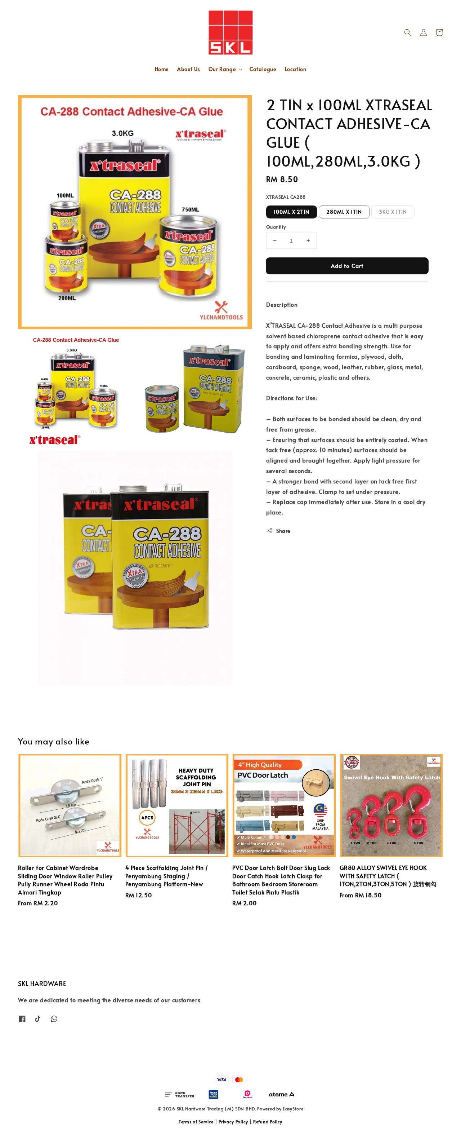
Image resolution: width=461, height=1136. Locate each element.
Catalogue (263, 69)
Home (162, 69)
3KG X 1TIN (393, 211)
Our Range (222, 69)
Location (295, 69)
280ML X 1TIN (344, 211)
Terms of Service (196, 1121)
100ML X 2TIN (291, 211)
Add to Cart (347, 265)
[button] (408, 32)
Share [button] (283, 530)
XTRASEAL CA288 (286, 197)
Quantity (276, 226)
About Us (188, 69)
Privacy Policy (233, 1121)
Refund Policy (267, 1121)
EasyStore (293, 1108)
